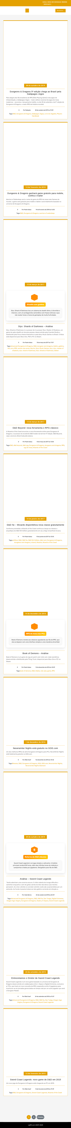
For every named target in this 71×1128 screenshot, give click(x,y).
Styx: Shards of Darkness (44, 350)
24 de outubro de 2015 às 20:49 (45, 895)
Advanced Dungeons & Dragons (22, 346)
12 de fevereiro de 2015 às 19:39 (44, 1089)
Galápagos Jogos (38, 114)
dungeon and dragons (45, 346)
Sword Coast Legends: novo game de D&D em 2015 (35, 1079)
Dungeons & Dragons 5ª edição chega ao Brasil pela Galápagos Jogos (35, 92)
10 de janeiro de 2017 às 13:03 (45, 536)
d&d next (43, 540)
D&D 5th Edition (33, 540)
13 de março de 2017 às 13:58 (45, 442)
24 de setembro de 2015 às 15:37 (44, 996)
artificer (15, 540)
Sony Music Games (42, 348)
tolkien (56, 350)
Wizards (39, 542)
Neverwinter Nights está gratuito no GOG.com (35, 748)
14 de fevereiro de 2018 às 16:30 (45, 209)
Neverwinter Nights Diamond (35, 766)
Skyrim (32, 348)
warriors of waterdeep (47, 213)
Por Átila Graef (26, 760)
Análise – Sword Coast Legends (35, 879)
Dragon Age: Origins (14, 901)
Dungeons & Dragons (23, 114)
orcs (12, 348)
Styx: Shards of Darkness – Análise (35, 326)
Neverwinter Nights (55, 763)
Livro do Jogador (50, 114)
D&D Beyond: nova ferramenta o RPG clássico (35, 428)
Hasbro (39, 901)
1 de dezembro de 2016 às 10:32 (44, 760)
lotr (9, 348)
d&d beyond (18, 445)
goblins (61, 346)
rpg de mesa (28, 447)
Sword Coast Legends (56, 901)
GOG (39, 763)
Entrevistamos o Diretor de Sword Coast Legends (35, 978)
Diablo (38, 671)
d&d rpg (25, 445)
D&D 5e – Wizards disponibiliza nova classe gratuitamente (35, 525)
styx (51, 348)
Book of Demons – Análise (35, 653)
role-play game (46, 671)
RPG (15, 348)
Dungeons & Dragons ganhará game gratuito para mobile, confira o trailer (35, 194)
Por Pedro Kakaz (26, 209)
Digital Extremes (57, 898)
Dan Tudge (47, 898)
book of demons (25, 671)
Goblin (55, 346)
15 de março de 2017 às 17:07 (45, 342)
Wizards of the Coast (40, 447)
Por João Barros (27, 895)
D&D (14, 114)
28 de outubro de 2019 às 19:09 (44, 110)
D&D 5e (24, 540)
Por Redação (27, 110)
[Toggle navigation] (27, 10)
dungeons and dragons (53, 445)
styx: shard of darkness (27, 350)
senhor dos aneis (24, 348)
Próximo (40, 1117)
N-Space (45, 901)
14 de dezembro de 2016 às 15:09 (45, 667)
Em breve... (60, 10)
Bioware (15, 763)
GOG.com (45, 763)
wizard (33, 542)
